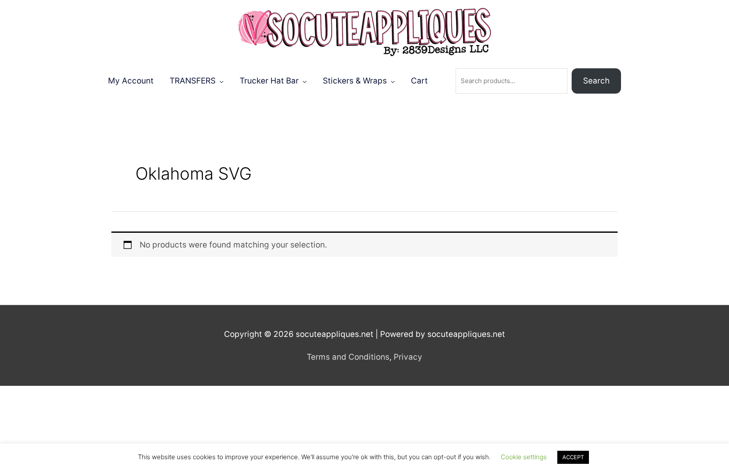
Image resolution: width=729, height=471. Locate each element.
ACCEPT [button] (573, 457)
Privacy (408, 357)
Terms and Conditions (348, 357)
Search (596, 81)
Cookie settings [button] (524, 457)
